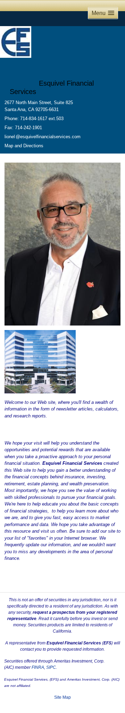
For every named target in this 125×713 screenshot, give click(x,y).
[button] (103, 13)
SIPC (51, 667)
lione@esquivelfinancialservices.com (43, 136)
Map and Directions (24, 145)
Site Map (62, 697)
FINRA (38, 667)
